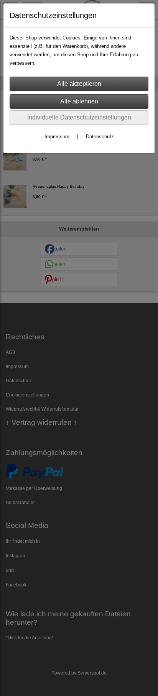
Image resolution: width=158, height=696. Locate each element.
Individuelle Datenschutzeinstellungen (79, 117)
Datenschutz (100, 136)
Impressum (56, 136)
